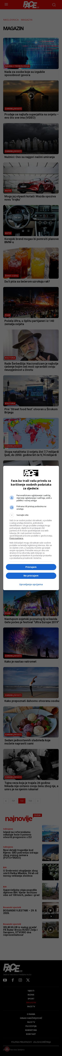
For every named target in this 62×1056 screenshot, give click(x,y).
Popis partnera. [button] (17, 538)
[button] (31, 515)
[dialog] (31, 528)
